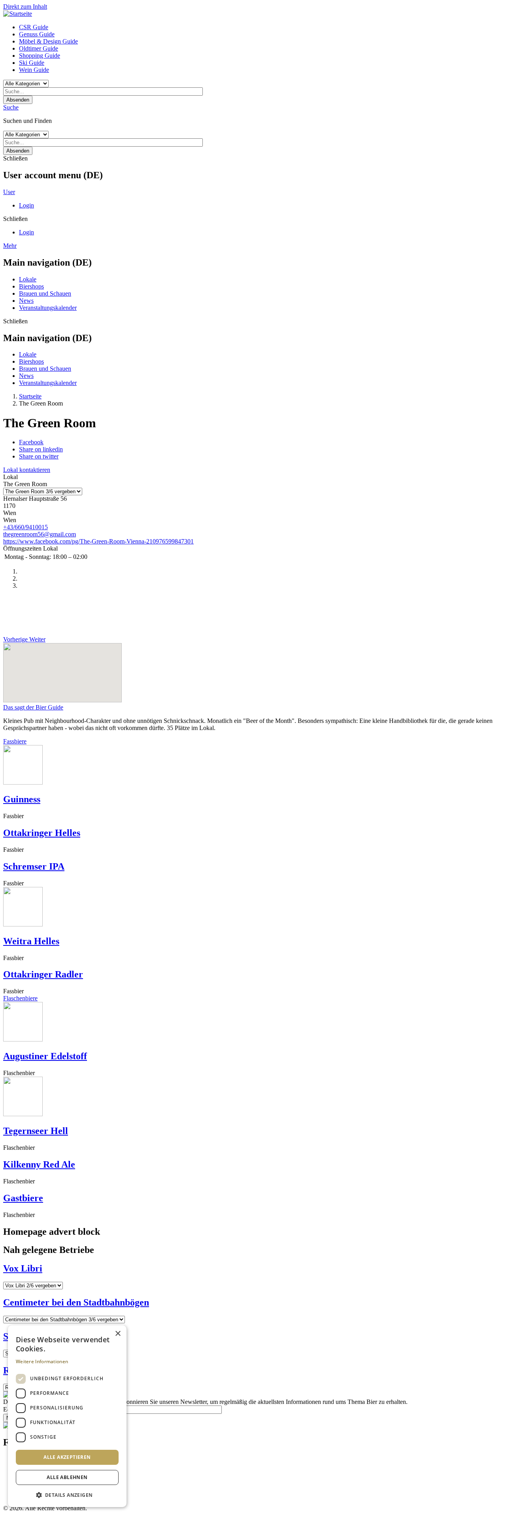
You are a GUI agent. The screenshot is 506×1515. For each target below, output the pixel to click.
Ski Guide (31, 62)
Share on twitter (39, 456)
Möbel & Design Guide (48, 41)
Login (26, 205)
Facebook (31, 442)
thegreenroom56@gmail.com (39, 534)
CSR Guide (33, 27)
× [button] (118, 1334)
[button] (67, 1494)
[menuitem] (261, 27)
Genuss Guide (37, 34)
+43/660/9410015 (25, 527)
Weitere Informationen (42, 1361)
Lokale (27, 279)
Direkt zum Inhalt (25, 6)
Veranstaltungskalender (48, 307)
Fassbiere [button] (14, 741)
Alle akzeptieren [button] (67, 1457)
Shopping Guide (39, 55)
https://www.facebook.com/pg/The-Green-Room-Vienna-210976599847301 (98, 541)
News (26, 300)
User (9, 192)
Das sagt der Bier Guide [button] (33, 707)
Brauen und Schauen (45, 293)
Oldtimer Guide (38, 48)
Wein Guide (34, 69)
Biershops (31, 286)
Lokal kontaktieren (26, 469)
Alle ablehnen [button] (67, 1477)
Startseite (30, 396)
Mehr (10, 245)
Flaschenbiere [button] (20, 998)
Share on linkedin (41, 449)
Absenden (17, 100)
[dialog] (67, 1416)
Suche (11, 107)
